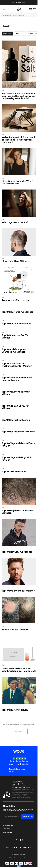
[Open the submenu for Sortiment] (33, 829)
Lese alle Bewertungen (17, 769)
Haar (7, 33)
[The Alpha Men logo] (19, 9)
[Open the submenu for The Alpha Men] (33, 825)
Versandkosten (19, 787)
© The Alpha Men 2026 (18, 854)
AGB (10, 858)
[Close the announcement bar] (35, 2)
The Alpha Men (8, 825)
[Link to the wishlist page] (30, 9)
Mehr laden (19, 731)
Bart (20, 33)
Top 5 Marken (8, 832)
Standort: (9, 847)
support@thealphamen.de (21, 784)
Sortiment (6, 829)
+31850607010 (17, 782)
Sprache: (23, 847)
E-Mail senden (27, 816)
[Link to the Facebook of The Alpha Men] (21, 840)
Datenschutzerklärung (21, 858)
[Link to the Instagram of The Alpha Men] (16, 840)
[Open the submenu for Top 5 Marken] (33, 832)
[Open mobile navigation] (4, 9)
